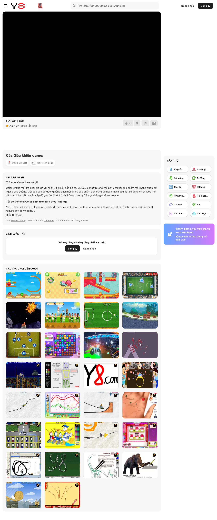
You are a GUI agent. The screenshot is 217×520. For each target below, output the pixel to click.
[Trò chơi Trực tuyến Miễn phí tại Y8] (18, 6)
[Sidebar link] (5, 5)
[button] (14, 215)
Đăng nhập (187, 5)
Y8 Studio (49, 220)
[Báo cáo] (145, 123)
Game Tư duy (18, 220)
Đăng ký (205, 5)
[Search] (74, 5)
